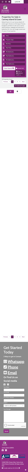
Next (23, 81)
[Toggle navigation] (25, 8)
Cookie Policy (5, 462)
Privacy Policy (12, 462)
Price (19, 71)
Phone (13, 367)
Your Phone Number (9, 397)
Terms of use (19, 462)
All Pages (17, 464)
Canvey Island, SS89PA (8, 447)
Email (12, 372)
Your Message (7, 409)
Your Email (6, 392)
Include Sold (20, 68)
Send (6, 431)
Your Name (6, 387)
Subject (5, 402)
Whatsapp (16, 361)
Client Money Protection (8, 464)
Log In (17, 2)
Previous (5, 81)
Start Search (8, 68)
